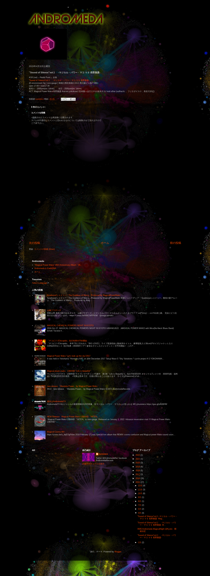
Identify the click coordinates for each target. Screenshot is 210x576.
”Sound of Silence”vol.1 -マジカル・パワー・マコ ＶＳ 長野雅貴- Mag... (157, 517)
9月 (140, 497)
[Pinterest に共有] (74, 99)
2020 (138, 463)
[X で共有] (68, 99)
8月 (140, 501)
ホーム (105, 242)
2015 (138, 482)
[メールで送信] (62, 99)
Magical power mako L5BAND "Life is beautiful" (69, 371)
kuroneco (103, 454)
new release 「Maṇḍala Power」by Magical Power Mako (72, 386)
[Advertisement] (105, 218)
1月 (140, 542)
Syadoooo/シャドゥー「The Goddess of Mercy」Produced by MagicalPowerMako (83, 295)
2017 (138, 474)
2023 (138, 455)
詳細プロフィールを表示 (93, 464)
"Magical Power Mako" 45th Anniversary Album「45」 (58, 265)
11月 (140, 489)
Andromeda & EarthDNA (45, 268)
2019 (138, 467)
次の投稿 (34, 242)
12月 (140, 485)
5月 (140, 509)
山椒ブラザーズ (54, 310)
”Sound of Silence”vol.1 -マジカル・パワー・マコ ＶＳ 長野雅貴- (59, 80)
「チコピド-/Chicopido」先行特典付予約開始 (67, 341)
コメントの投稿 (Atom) (44, 249)
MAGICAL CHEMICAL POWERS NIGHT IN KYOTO (70, 325)
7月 (140, 505)
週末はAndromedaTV (56, 401)
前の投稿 (175, 242)
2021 (138, 459)
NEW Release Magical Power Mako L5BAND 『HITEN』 (73, 416)
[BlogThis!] (65, 99)
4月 (140, 513)
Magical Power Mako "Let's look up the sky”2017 (68, 356)
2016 (138, 478)
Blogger (118, 551)
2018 (138, 470)
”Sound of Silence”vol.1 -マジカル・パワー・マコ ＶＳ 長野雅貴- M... (156, 523)
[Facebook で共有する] (71, 99)
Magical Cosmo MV (56, 432)
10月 (140, 493)
